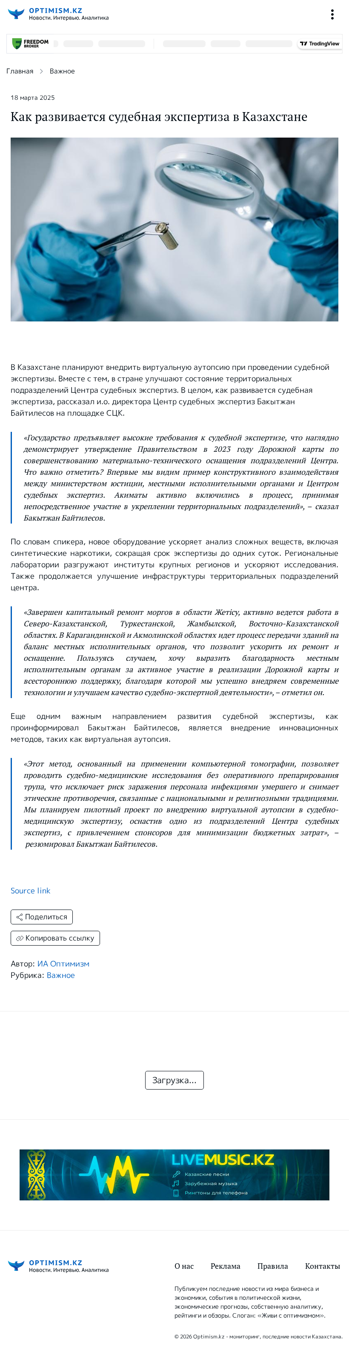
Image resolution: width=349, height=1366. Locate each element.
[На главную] (57, 14)
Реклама (225, 1266)
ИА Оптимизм (63, 963)
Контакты (322, 1266)
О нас (184, 1266)
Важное (62, 71)
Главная (19, 71)
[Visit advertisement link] (174, 1174)
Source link (31, 890)
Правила (272, 1266)
